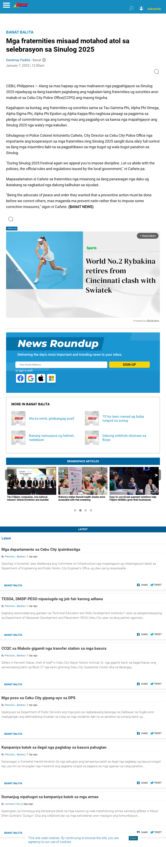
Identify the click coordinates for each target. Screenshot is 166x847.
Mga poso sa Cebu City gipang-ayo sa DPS (38, 698)
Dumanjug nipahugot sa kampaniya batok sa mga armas (50, 796)
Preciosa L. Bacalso (15, 556)
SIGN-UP (129, 365)
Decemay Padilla (18, 60)
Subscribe (154, 9)
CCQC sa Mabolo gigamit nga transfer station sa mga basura (53, 648)
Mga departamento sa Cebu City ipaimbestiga (40, 549)
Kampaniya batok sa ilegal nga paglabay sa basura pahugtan (53, 747)
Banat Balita (19, 32)
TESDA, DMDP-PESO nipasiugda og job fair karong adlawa (52, 599)
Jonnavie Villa (12, 804)
